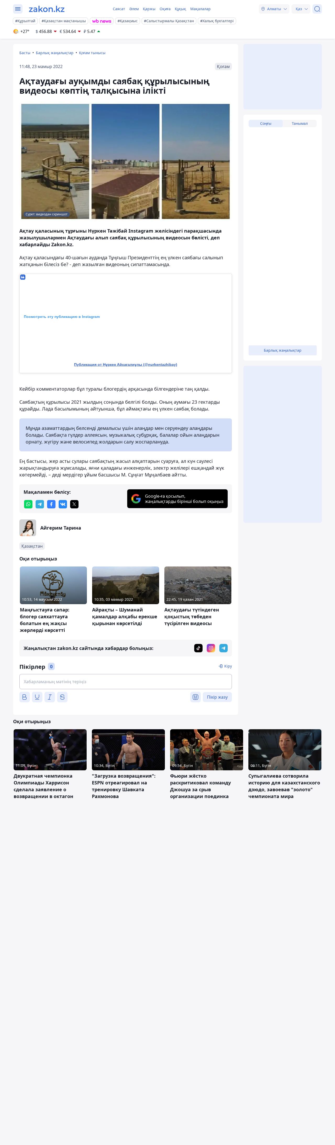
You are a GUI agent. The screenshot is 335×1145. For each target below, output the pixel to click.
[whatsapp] (28, 504)
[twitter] (74, 504)
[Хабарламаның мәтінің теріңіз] (125, 681)
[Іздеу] (317, 9)
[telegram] (39, 504)
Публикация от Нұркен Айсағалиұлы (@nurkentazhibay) (125, 364)
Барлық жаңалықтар (55, 52)
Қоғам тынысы (92, 52)
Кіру (228, 666)
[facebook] (51, 504)
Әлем (134, 8)
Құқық (180, 8)
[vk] (63, 504)
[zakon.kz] (47, 9)
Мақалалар (200, 8)
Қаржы (149, 8)
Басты (24, 52)
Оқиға (165, 8)
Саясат (119, 8)
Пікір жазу (217, 697)
